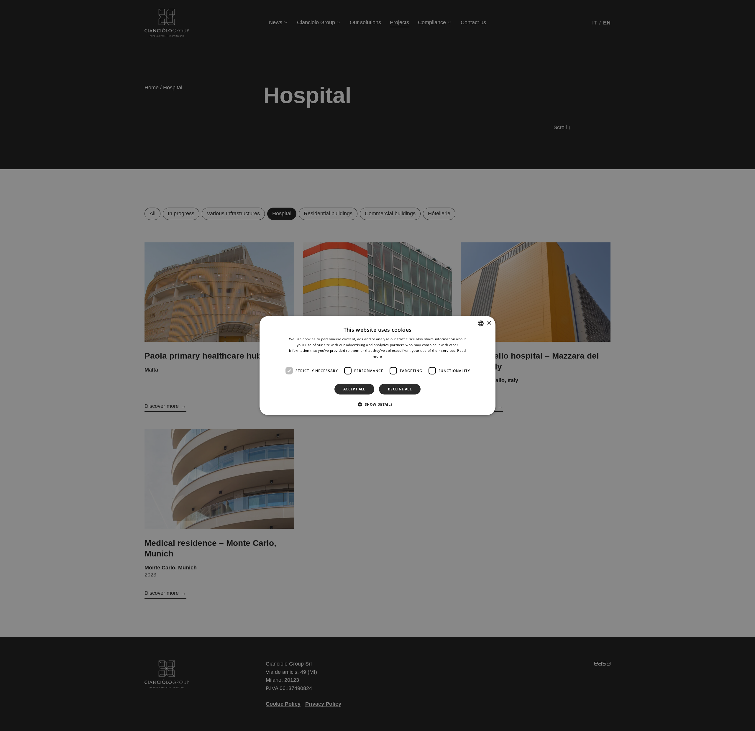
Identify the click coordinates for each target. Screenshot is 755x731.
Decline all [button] (400, 389)
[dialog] (377, 365)
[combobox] (481, 323)
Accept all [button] (354, 389)
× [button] (489, 323)
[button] (377, 404)
